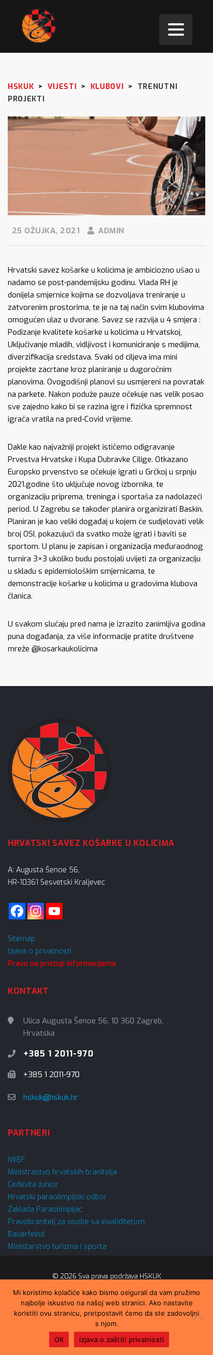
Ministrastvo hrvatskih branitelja (62, 1172)
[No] (200, 1317)
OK (59, 1339)
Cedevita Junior (33, 1184)
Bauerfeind (26, 1234)
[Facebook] (17, 911)
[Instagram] (35, 911)
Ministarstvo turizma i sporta (57, 1247)
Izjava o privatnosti (39, 951)
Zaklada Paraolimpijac (45, 1209)
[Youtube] (54, 911)
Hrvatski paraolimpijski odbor (57, 1197)
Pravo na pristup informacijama (62, 964)
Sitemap (21, 939)
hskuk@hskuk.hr (50, 1097)
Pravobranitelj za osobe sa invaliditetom (76, 1222)
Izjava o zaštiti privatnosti (121, 1339)
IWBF (16, 1160)
